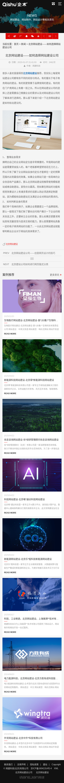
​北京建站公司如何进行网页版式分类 (29, 264)
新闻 (23, 44)
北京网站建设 (42, 772)
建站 (45, 764)
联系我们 (8, 764)
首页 (16, 44)
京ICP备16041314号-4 (41, 768)
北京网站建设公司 (23, 772)
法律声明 (21, 764)
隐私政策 (34, 764)
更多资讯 (54, 274)
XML (56, 768)
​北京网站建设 (12, 244)
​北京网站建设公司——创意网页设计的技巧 (33, 253)
